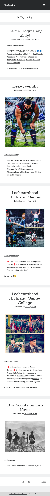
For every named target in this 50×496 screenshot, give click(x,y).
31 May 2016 (30, 306)
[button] (25, 122)
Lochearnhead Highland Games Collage (25, 298)
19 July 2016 (30, 201)
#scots (40, 54)
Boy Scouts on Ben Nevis (25, 407)
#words (29, 59)
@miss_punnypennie (15, 45)
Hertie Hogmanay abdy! (25, 33)
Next (44, 481)
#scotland (33, 54)
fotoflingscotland (11, 154)
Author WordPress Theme (18, 494)
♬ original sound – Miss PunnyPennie (22, 68)
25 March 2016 (30, 413)
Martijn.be (9, 5)
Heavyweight (25, 86)
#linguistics (12, 59)
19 (29, 481)
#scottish (11, 54)
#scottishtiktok (21, 54)
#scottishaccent (13, 62)
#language (21, 59)
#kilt (25, 267)
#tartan (36, 378)
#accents (36, 59)
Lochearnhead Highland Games (25, 195)
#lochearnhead (13, 172)
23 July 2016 (30, 90)
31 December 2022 (30, 39)
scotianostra (9, 460)
